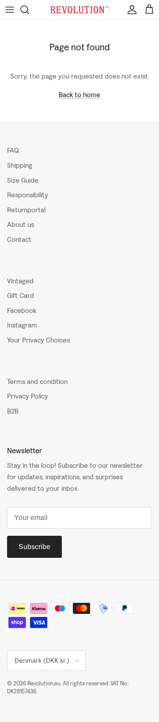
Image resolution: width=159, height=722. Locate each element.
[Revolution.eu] (79, 10)
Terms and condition (37, 381)
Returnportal (26, 209)
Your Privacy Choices (38, 340)
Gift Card (20, 295)
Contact (19, 239)
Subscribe (34, 546)
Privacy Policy (27, 396)
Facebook (21, 310)
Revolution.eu (44, 683)
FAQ (13, 150)
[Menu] (9, 9)
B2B (13, 411)
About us (20, 224)
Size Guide (22, 180)
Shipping (19, 165)
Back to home (79, 94)
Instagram (22, 325)
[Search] (29, 9)
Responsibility (27, 194)
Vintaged (20, 281)
